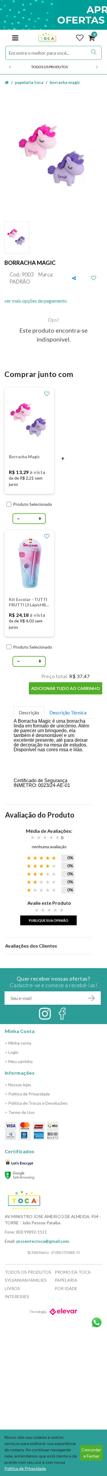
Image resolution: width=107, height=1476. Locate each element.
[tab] (29, 712)
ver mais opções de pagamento (35, 300)
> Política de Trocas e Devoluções (36, 1103)
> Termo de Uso (19, 1112)
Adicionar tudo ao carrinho (65, 688)
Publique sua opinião (48, 920)
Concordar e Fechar (91, 1452)
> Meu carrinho (19, 1061)
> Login (11, 1052)
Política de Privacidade (25, 1468)
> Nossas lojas (18, 1084)
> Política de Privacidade (27, 1093)
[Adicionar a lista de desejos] (93, 278)
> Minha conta (18, 1042)
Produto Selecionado (32, 504)
